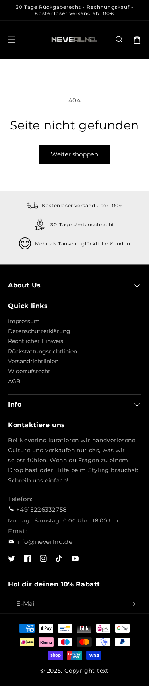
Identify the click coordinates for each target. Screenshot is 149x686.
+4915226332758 (41, 509)
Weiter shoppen (74, 154)
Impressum (24, 321)
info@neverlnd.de (44, 541)
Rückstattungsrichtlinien (42, 351)
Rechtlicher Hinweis (35, 341)
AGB (14, 381)
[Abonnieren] (132, 604)
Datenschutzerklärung (39, 331)
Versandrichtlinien (33, 361)
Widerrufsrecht (29, 371)
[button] (119, 40)
